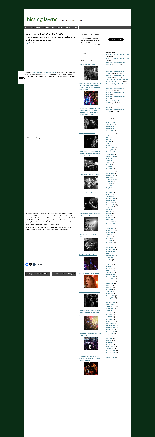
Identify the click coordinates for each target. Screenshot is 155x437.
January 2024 (110, 124)
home (26, 27)
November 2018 (111, 226)
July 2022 (109, 160)
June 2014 (109, 338)
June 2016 (109, 287)
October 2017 (110, 253)
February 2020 (110, 194)
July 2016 (109, 285)
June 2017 (109, 262)
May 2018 (109, 238)
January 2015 (110, 323)
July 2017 (109, 260)
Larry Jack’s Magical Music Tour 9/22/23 (117, 84)
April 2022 (109, 167)
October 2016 (110, 279)
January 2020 (110, 196)
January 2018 (110, 247)
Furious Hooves (36, 72)
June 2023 (109, 139)
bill (27, 42)
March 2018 (109, 243)
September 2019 (111, 205)
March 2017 (109, 268)
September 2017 (111, 255)
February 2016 (110, 296)
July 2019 (109, 209)
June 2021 (109, 185)
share (22, 82)
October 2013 (110, 355)
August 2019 (110, 207)
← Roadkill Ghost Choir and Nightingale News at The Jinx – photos (37, 274)
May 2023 (109, 141)
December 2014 (111, 325)
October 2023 (110, 131)
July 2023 (109, 137)
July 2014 (109, 336)
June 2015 (109, 312)
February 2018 (110, 245)
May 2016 (109, 289)
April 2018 (109, 240)
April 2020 (109, 190)
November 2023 (111, 128)
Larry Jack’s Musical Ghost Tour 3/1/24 (117, 50)
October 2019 (110, 202)
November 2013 (111, 353)
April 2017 (109, 266)
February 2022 (110, 171)
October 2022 (110, 154)
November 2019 (111, 200)
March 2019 (109, 217)
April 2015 (109, 317)
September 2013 (111, 357)
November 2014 (111, 327)
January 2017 (110, 272)
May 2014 (109, 340)
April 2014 (109, 342)
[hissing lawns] (77, 16)
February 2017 (110, 270)
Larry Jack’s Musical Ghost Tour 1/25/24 (117, 54)
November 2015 (111, 302)
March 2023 (109, 145)
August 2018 (110, 232)
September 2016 (111, 281)
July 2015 (109, 310)
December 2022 (111, 152)
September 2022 (111, 156)
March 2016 (109, 293)
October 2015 (110, 304)
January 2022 (110, 173)
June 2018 (109, 236)
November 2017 (111, 251)
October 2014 (110, 329)
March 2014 (109, 344)
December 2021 (111, 175)
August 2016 (110, 283)
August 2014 (110, 334)
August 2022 (110, 158)
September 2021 (111, 179)
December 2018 (111, 224)
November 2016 (111, 276)
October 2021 (110, 177)
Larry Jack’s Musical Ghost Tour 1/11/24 (117, 58)
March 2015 (109, 319)
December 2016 (111, 274)
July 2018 (109, 234)
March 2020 (109, 192)
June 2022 (109, 162)
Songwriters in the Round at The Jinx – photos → (64, 274)
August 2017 (110, 257)
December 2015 (111, 300)
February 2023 (110, 147)
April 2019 (109, 215)
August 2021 (110, 181)
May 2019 (109, 213)
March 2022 (109, 169)
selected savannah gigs (64, 27)
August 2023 (110, 135)
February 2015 (110, 321)
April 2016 (109, 291)
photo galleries (35, 27)
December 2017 (111, 249)
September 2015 (111, 306)
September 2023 (111, 133)
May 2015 (109, 315)
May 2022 (109, 164)
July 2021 (109, 183)
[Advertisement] (77, 4)
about (75, 27)
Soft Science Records (50, 72)
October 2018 (110, 228)
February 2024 (110, 122)
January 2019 (110, 221)
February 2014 (110, 346)
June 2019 (109, 211)
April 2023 (109, 143)
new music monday (48, 27)
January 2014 (110, 348)
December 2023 (111, 126)
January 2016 (110, 298)
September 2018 (111, 230)
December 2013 (111, 350)
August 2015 (110, 308)
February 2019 (110, 219)
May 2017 (109, 264)
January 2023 (110, 150)
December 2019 (111, 198)
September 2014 (111, 331)
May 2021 (109, 188)
